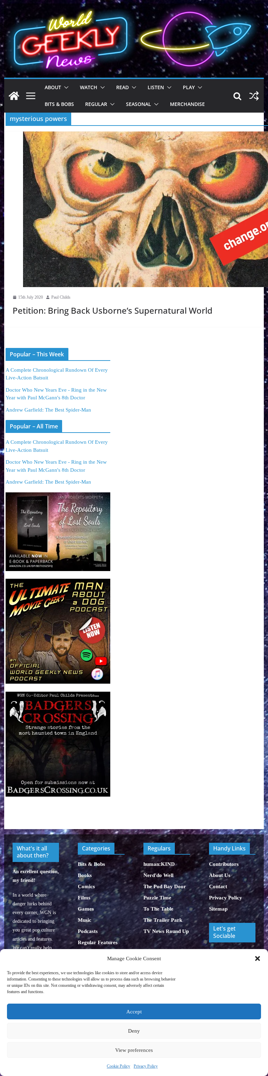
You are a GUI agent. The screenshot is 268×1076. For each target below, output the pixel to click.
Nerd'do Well (158, 875)
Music (84, 920)
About (53, 87)
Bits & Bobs (59, 104)
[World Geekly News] (134, 7)
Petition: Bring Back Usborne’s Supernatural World (113, 310)
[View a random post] (254, 95)
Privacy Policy (146, 1066)
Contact (218, 886)
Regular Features (98, 942)
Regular (96, 104)
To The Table (158, 909)
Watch (88, 87)
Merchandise (187, 104)
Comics (86, 886)
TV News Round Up (166, 931)
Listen (156, 87)
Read (122, 87)
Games (86, 909)
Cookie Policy (118, 1066)
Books (85, 875)
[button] (257, 958)
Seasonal (138, 104)
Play (189, 87)
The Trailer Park (162, 920)
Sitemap (218, 909)
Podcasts (88, 931)
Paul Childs (60, 297)
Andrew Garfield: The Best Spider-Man (48, 410)
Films (84, 897)
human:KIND (159, 864)
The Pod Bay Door (164, 886)
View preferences (134, 1050)
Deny (134, 1031)
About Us (219, 875)
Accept (134, 1011)
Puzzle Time (157, 897)
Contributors (224, 864)
